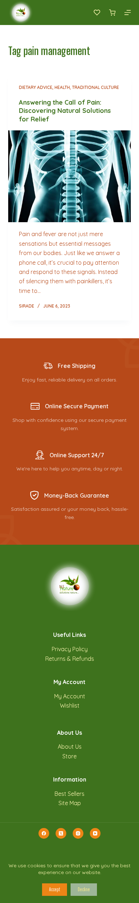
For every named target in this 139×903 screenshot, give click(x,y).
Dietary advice (35, 87)
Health (62, 87)
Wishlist (69, 705)
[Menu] (127, 12)
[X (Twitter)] (61, 833)
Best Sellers (69, 793)
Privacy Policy (70, 649)
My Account (69, 696)
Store (69, 756)
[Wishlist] (97, 12)
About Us (70, 746)
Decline (84, 889)
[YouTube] (95, 833)
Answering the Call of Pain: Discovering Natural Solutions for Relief (65, 110)
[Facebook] (43, 833)
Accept (54, 889)
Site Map (69, 803)
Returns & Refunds (69, 658)
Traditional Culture (95, 87)
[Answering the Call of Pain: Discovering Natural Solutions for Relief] (69, 176)
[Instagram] (78, 833)
